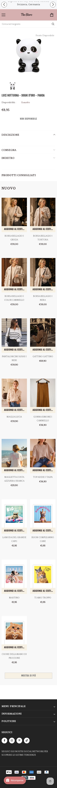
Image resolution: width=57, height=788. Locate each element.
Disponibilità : (9, 102)
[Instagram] (12, 740)
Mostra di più (28, 675)
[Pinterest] (19, 740)
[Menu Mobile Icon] (3, 15)
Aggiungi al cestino (14, 229)
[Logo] (26, 14)
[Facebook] (4, 740)
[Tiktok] (27, 740)
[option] (28, 55)
